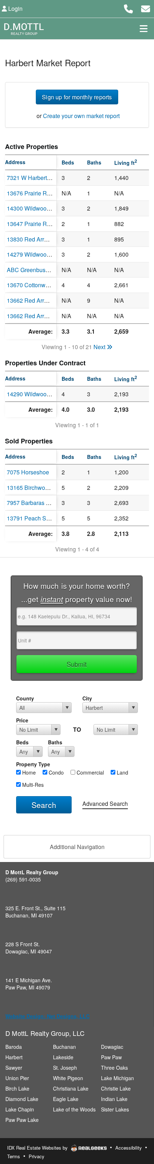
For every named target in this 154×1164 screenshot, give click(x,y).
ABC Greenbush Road (35, 270)
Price (22, 720)
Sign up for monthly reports (77, 97)
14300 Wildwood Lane (35, 208)
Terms (13, 1156)
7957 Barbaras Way (32, 502)
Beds (22, 742)
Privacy (36, 1156)
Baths (55, 742)
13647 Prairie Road (32, 224)
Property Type (33, 764)
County (25, 698)
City (87, 698)
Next (100, 347)
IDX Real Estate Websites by (38, 1147)
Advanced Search (105, 803)
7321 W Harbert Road (34, 177)
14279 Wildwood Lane (35, 254)
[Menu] (143, 28)
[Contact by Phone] (128, 8)
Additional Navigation (77, 847)
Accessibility (128, 1147)
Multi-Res (32, 784)
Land (121, 772)
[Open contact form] (145, 8)
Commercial (89, 772)
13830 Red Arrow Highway (41, 239)
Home (28, 772)
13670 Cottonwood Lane (38, 285)
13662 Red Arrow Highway (41, 300)
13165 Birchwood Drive (37, 487)
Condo (55, 772)
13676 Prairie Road (32, 193)
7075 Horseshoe (28, 472)
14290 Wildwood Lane (35, 394)
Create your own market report (81, 116)
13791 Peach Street (32, 518)
